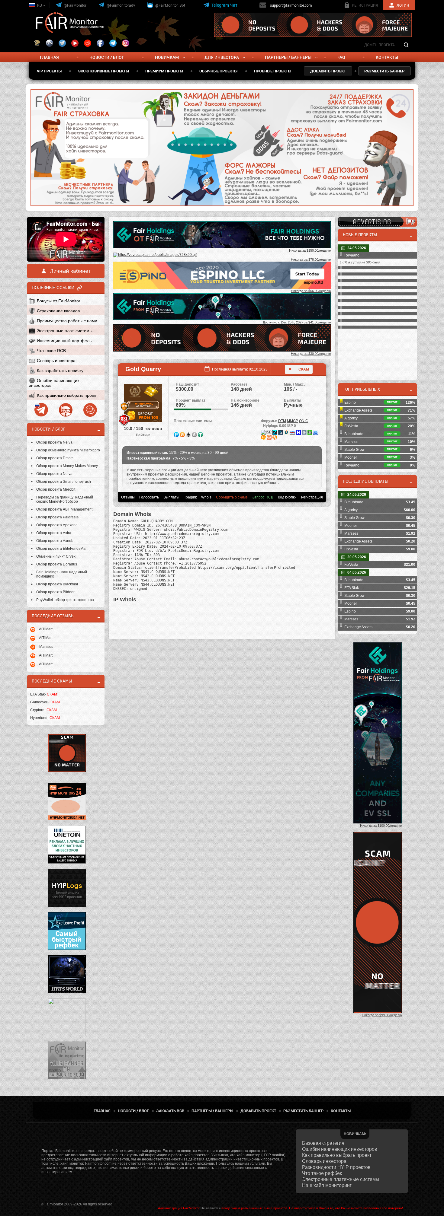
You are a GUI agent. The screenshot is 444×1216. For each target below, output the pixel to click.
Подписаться (269, 142)
